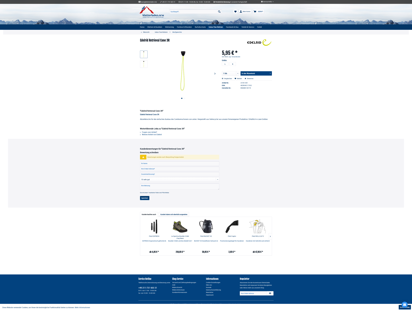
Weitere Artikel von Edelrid (152, 134)
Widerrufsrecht (177, 287)
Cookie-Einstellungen (213, 282)
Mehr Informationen (82, 307)
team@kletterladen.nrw (149, 2)
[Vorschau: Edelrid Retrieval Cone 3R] (144, 54)
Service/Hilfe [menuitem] (267, 2)
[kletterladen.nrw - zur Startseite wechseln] (151, 12)
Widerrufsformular (178, 290)
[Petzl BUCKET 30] (206, 226)
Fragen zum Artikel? (149, 132)
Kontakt (208, 287)
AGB (173, 285)
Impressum (210, 295)
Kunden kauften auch (149, 214)
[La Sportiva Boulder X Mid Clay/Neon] (180, 226)
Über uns (209, 285)
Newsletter (209, 292)
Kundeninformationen (179, 292)
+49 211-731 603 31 (168, 2)
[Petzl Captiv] (232, 226)
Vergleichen (228, 78)
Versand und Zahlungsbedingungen (184, 282)
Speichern (144, 198)
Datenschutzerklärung (213, 290)
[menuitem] (196, 11)
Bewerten (250, 78)
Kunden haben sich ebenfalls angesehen (173, 214)
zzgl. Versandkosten (234, 57)
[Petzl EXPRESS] (154, 226)
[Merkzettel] (235, 11)
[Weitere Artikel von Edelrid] (259, 42)
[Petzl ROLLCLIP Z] (258, 226)
